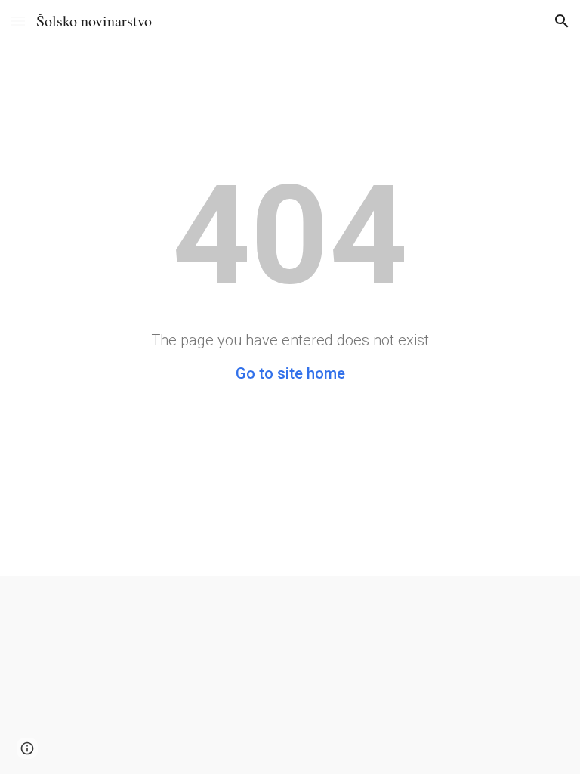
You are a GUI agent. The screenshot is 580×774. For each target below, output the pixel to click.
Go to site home (290, 373)
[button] (18, 21)
